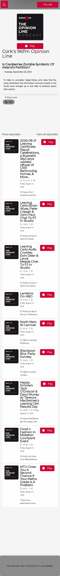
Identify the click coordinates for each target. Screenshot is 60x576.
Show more (12, 97)
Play (32, 46)
